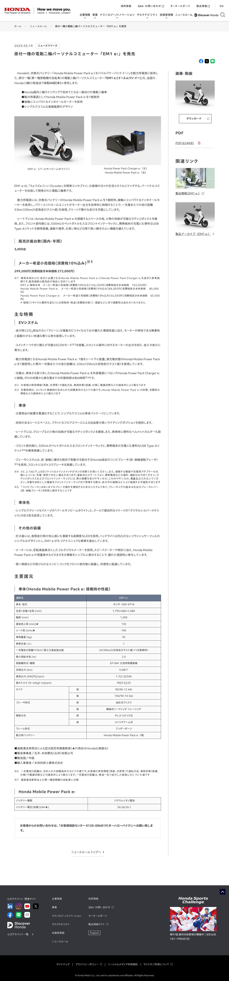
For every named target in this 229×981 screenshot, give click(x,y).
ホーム (17, 26)
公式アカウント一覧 (17, 934)
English (94, 933)
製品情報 (201, 6)
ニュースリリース (47, 45)
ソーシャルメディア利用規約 (123, 964)
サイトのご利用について (156, 964)
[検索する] (222, 15)
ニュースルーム (184, 14)
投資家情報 (166, 14)
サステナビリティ (147, 14)
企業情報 (85, 14)
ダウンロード (193, 118)
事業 (95, 14)
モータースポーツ (180, 6)
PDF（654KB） (185, 143)
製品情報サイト (96, 924)
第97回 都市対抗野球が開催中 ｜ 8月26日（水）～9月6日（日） (193, 936)
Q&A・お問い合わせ (149, 6)
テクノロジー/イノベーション (117, 14)
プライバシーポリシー (87, 964)
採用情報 (126, 6)
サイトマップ (63, 964)
